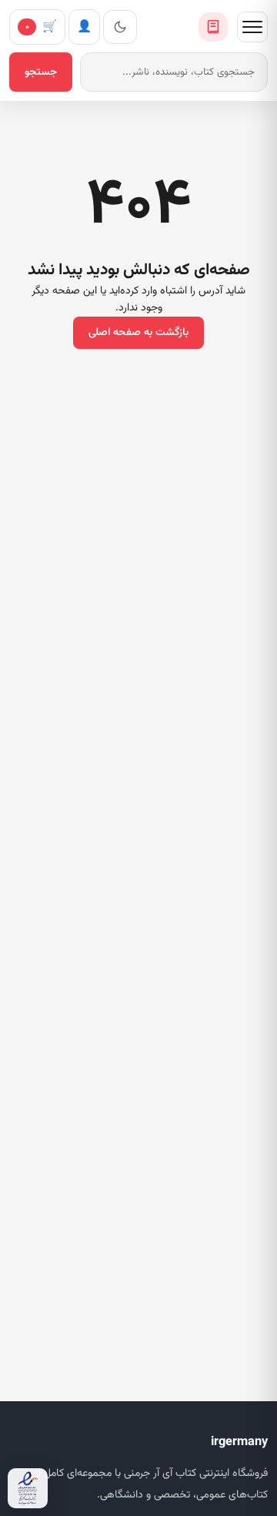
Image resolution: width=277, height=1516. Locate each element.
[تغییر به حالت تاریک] (120, 27)
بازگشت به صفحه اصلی (138, 332)
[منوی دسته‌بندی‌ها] (252, 27)
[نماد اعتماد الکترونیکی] (27, 1488)
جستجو (41, 72)
